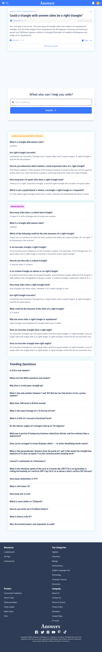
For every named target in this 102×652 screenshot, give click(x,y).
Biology (55, 561)
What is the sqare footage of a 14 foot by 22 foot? (32, 410)
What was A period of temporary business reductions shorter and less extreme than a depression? (49, 434)
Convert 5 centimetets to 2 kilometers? (28, 461)
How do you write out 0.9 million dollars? (29, 509)
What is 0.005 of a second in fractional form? (30, 418)
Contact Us (56, 598)
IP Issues (55, 621)
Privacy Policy (57, 607)
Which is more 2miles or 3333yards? (26, 501)
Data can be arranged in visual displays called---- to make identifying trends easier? (49, 443)
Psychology (56, 575)
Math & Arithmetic (29, 11)
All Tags (7, 556)
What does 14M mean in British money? (28, 403)
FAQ (5, 616)
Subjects (13, 11)
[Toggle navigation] (3, 3)
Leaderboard (9, 552)
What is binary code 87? (21, 516)
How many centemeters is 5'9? (24, 478)
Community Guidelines (13, 593)
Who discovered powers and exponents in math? (32, 524)
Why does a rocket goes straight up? (26, 385)
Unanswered (9, 561)
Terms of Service (58, 602)
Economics (56, 584)
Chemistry (56, 556)
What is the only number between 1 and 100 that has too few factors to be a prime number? (48, 394)
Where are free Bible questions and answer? (30, 378)
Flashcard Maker (10, 602)
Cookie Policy (57, 616)
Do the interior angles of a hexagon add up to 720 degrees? (37, 426)
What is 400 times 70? (20, 486)
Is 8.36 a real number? (20, 370)
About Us (55, 593)
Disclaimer (56, 611)
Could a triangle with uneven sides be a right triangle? (46, 15)
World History (57, 566)
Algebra (55, 552)
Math (19, 11)
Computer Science (59, 579)
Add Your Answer (51, 46)
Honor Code (9, 598)
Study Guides (9, 607)
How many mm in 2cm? (20, 494)
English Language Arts (61, 570)
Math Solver (9, 611)
